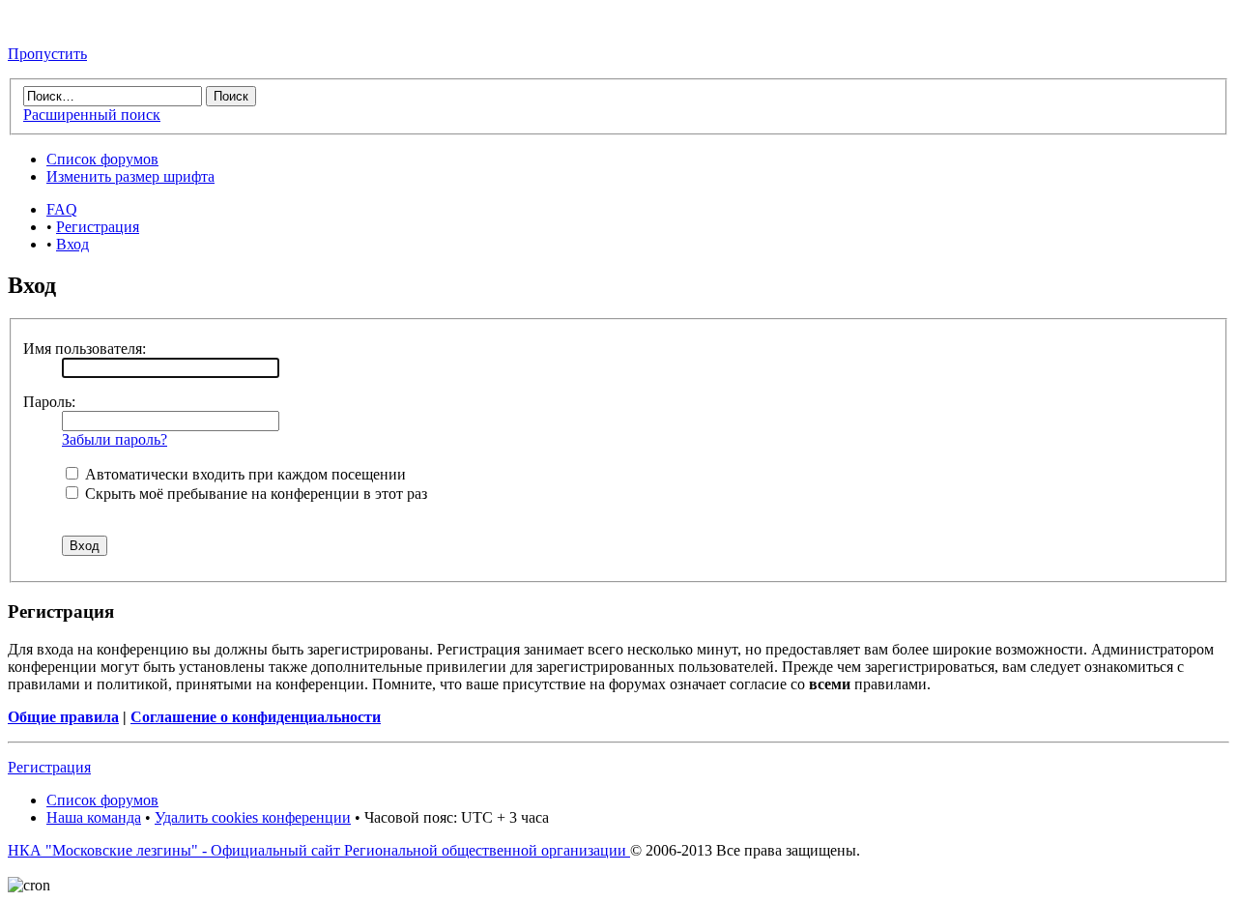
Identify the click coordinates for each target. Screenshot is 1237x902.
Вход (72, 244)
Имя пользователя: (84, 348)
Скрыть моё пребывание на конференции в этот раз (254, 493)
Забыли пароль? (114, 439)
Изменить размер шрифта (130, 176)
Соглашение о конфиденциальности (255, 717)
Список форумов (102, 159)
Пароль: (49, 401)
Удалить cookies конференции (253, 817)
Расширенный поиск (91, 114)
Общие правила (63, 717)
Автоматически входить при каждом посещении (243, 474)
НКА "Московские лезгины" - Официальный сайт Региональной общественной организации (319, 850)
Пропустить (47, 53)
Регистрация (97, 226)
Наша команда (93, 817)
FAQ (61, 209)
